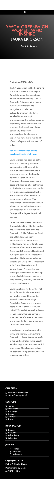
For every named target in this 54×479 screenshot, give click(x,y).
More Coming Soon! (17, 395)
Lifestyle (12, 416)
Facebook (17, 451)
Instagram (17, 454)
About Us (12, 433)
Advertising (13, 435)
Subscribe (12, 438)
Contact (11, 430)
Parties (11, 406)
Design (11, 414)
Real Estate (13, 409)
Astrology (12, 411)
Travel (10, 419)
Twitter (16, 449)
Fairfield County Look (18, 392)
